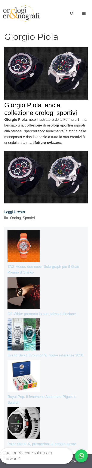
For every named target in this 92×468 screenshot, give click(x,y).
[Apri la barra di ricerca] (72, 13)
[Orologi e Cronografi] (21, 13)
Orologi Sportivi (22, 218)
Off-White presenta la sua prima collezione (41, 314)
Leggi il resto (14, 212)
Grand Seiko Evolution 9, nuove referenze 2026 (45, 355)
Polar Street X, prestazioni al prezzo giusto (41, 444)
